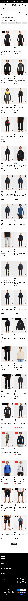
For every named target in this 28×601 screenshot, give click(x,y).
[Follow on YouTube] (23, 579)
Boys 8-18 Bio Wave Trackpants (18, 137)
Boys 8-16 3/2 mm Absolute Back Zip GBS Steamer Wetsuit (20, 196)
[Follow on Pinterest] (20, 579)
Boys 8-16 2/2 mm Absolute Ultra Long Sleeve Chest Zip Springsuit (7, 109)
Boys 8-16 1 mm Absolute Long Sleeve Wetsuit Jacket (7, 79)
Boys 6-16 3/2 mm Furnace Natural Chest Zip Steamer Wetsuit (20, 395)
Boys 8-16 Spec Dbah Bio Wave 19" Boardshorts (6, 508)
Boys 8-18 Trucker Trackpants (5, 394)
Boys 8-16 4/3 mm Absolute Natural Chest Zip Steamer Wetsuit (20, 253)
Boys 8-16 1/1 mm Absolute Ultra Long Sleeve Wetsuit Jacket (20, 80)
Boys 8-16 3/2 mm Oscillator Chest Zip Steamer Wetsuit (7, 281)
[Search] (2, 8)
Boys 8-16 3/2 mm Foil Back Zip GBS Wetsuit (7, 310)
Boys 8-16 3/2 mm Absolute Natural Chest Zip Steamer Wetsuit (7, 167)
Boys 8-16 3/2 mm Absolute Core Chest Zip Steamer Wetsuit (20, 109)
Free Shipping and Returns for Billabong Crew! (12, 1)
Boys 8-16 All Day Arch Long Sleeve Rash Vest (20, 166)
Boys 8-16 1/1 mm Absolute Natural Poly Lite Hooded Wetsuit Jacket (20, 224)
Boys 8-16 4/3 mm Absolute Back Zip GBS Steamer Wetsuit (7, 196)
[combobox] (15, 8)
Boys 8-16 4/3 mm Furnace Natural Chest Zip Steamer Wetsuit (20, 282)
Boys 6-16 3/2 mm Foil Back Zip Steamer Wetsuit (20, 310)
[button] (2, 5)
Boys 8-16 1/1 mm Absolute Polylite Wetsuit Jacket (20, 50)
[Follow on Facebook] (15, 579)
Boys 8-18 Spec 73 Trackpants (5, 252)
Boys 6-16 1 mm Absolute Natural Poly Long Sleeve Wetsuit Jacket (6, 423)
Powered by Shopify (17, 598)
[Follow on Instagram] (17, 579)
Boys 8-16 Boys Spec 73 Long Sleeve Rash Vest (19, 480)
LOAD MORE (14, 543)
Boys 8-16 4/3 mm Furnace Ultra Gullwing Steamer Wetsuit (7, 338)
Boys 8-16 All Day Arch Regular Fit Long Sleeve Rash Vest (20, 338)
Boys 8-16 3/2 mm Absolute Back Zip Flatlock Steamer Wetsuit (7, 224)
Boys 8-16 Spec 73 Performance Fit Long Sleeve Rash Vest (7, 51)
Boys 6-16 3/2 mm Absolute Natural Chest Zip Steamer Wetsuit (20, 423)
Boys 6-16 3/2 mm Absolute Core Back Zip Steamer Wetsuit (7, 138)
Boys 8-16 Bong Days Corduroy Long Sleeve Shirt (20, 366)
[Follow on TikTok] (26, 579)
